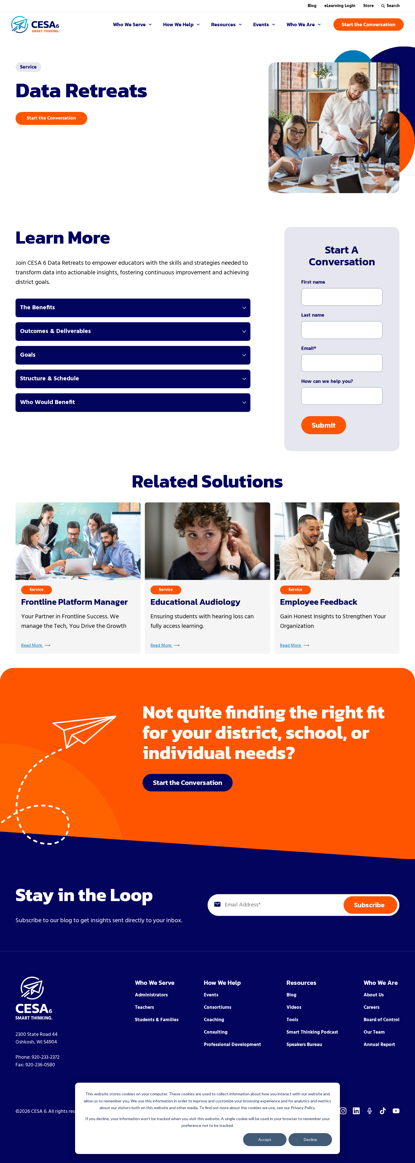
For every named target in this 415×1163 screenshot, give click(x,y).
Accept (264, 1139)
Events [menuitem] (211, 995)
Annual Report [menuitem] (379, 1045)
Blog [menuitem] (291, 995)
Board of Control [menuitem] (381, 1020)
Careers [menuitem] (371, 1007)
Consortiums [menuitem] (217, 1007)
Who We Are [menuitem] (381, 982)
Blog (312, 6)
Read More (32, 645)
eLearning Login (339, 6)
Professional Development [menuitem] (232, 1045)
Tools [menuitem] (292, 1020)
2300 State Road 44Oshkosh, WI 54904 (37, 1038)
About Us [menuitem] (374, 995)
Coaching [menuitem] (214, 1020)
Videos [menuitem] (294, 1007)
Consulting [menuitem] (216, 1032)
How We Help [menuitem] (222, 982)
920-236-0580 (40, 1065)
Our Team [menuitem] (374, 1032)
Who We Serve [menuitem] (154, 982)
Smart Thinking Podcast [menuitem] (312, 1032)
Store (368, 6)
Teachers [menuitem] (144, 1007)
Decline (310, 1139)
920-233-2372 (46, 1057)
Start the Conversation (51, 118)
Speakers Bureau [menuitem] (304, 1045)
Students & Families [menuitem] (156, 1020)
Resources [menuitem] (301, 982)
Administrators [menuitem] (151, 995)
